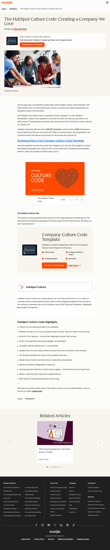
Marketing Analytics (31, 508)
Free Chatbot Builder (31, 501)
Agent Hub (6, 498)
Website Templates (56, 515)
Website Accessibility (65, 539)
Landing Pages (29, 494)
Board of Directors (74, 498)
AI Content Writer (8, 505)
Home (4, 9)
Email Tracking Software (10, 501)
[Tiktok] (73, 525)
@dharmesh (37, 391)
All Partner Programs (94, 501)
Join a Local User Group (95, 491)
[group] (55, 442)
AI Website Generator (10, 508)
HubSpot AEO (7, 491)
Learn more (73, 265)
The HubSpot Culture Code (28, 213)
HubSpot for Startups (94, 512)
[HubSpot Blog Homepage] (7, 2)
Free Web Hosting (30, 515)
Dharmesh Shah (20, 29)
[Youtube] (48, 525)
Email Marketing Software (11, 512)
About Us (72, 487)
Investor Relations (74, 501)
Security (51, 539)
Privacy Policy (39, 539)
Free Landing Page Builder (33, 512)
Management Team (75, 494)
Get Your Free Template (54, 265)
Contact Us (72, 512)
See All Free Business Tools (58, 487)
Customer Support (93, 487)
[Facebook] (36, 525)
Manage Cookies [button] (83, 539)
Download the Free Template (32, 45)
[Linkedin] (61, 525)
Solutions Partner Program (96, 505)
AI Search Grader (55, 491)
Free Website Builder (31, 491)
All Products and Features (11, 487)
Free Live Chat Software (32, 505)
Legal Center (25, 539)
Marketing (13, 9)
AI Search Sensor (55, 494)
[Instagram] (42, 525)
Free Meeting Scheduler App (12, 494)
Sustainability (73, 508)
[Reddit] (67, 525)
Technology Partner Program (96, 508)
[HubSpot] (55, 531)
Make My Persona (55, 498)
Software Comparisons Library (57, 510)
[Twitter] (55, 525)
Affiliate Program (93, 515)
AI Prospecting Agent (31, 487)
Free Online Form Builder (32, 498)
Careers (71, 491)
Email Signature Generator (58, 501)
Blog (70, 505)
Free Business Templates (58, 505)
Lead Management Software (12, 515)
